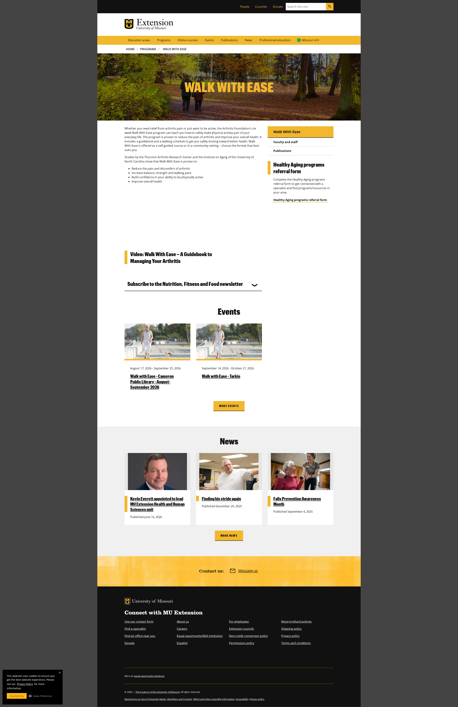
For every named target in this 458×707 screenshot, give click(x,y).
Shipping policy (291, 629)
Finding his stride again (221, 498)
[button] (40, 696)
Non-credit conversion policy (248, 636)
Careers (182, 629)
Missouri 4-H (310, 40)
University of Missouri (152, 601)
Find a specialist (135, 629)
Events (209, 40)
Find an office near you (140, 636)
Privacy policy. (257, 699)
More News (229, 535)
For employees (239, 622)
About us (183, 622)
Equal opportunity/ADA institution (200, 636)
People (244, 7)
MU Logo (127, 601)
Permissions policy (241, 643)
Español (182, 643)
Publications (229, 40)
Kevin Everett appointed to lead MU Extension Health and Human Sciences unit (157, 504)
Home (130, 49)
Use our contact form (139, 622)
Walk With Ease (175, 49)
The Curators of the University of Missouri (157, 692)
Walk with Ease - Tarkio (221, 376)
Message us (248, 570)
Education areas (139, 40)
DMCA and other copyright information (214, 699)
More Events (229, 406)
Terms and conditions (296, 643)
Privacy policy (290, 636)
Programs (163, 40)
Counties (261, 7)
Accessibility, (242, 699)
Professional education (275, 40)
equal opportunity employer (149, 676)
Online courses (188, 40)
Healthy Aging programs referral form (300, 200)
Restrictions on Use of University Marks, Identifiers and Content (158, 699)
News (248, 40)
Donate (278, 7)
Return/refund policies (296, 622)
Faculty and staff (285, 142)
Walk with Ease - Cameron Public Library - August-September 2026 (152, 381)
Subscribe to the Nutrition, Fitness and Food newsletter (185, 283)
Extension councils (241, 629)
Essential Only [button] (17, 696)
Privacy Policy (25, 684)
